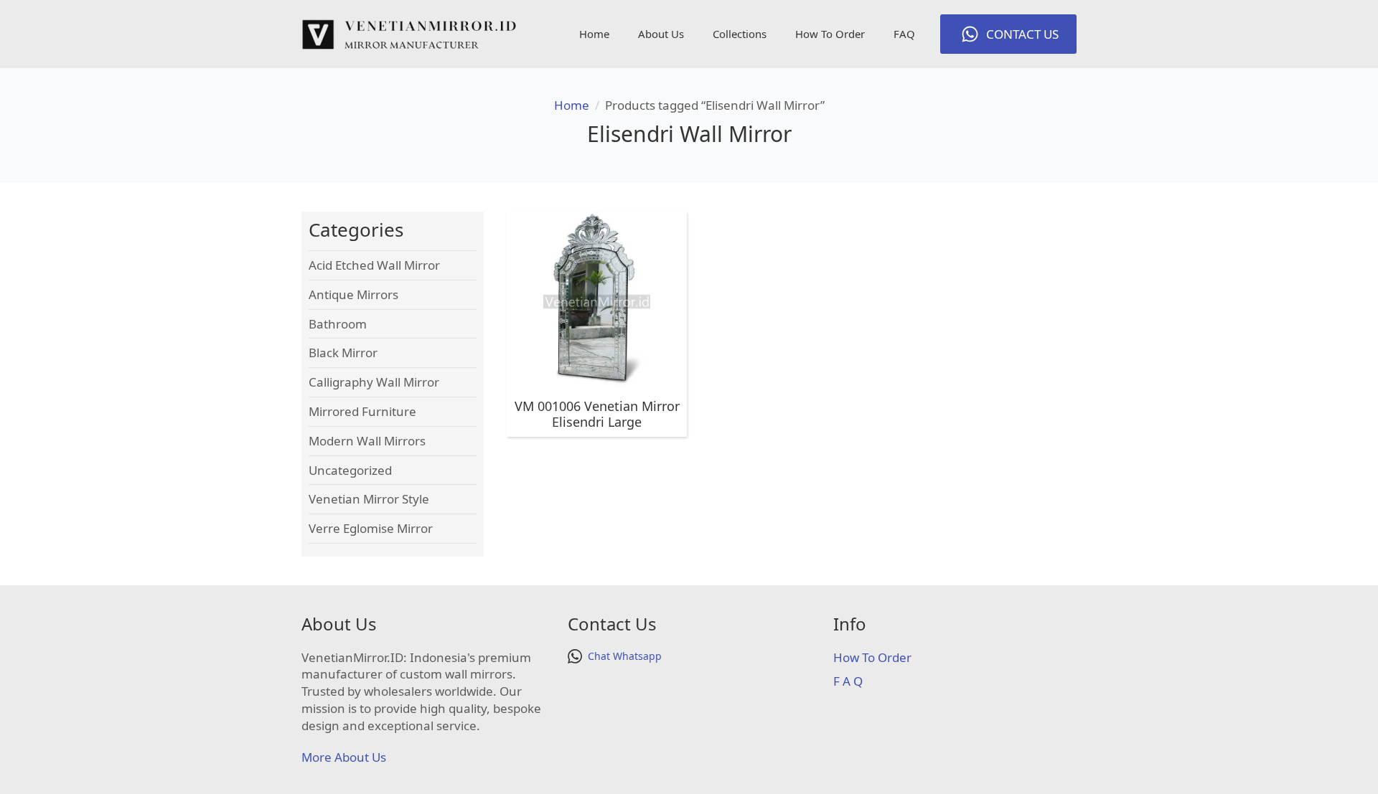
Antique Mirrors (353, 294)
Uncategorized (350, 470)
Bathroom (338, 324)
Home (594, 34)
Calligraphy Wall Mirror (374, 382)
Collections (740, 34)
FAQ (904, 34)
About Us (661, 34)
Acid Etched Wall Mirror (374, 265)
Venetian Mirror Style (369, 499)
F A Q (848, 681)
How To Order (830, 34)
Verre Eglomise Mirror (371, 528)
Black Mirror (343, 352)
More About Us (343, 757)
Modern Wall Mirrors (367, 441)
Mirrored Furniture (362, 411)
